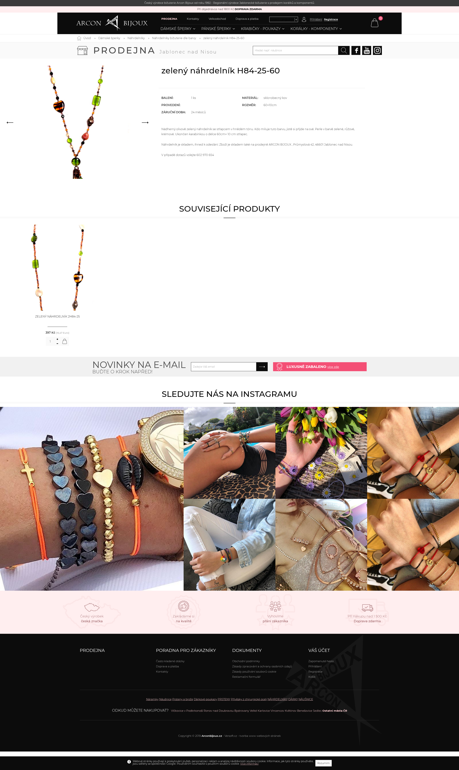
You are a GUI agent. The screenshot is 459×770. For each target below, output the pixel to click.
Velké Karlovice (260, 710)
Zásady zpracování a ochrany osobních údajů (262, 666)
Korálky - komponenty (314, 29)
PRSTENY (224, 699)
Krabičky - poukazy (261, 29)
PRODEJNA (169, 18)
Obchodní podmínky (246, 661)
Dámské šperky (175, 29)
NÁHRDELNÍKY (278, 699)
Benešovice (304, 710)
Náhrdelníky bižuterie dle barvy (174, 38)
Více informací (249, 763)
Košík (312, 676)
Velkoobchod (217, 18)
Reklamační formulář (246, 676)
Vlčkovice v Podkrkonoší (187, 710)
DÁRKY (293, 699)
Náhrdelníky (136, 38)
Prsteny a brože (182, 699)
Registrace (331, 19)
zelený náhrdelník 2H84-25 (57, 316)
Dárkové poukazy (205, 699)
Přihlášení (315, 666)
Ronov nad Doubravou (219, 710)
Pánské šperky (216, 29)
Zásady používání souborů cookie (254, 671)
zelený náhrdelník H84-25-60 (223, 38)
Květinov (290, 710)
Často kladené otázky (170, 661)
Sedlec (317, 710)
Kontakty (193, 18)
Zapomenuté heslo (321, 661)
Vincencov (277, 710)
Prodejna (155, 50)
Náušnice (165, 699)
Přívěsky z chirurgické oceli (249, 699)
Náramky (152, 699)
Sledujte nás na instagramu (229, 394)
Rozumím (323, 763)
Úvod (87, 38)
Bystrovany (241, 710)
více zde (333, 367)
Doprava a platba (247, 18)
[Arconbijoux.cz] (118, 23)
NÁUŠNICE (306, 699)
